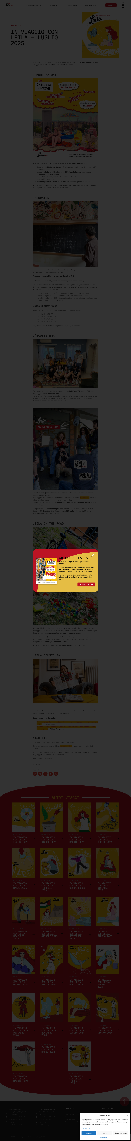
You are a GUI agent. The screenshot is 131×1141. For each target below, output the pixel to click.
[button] (127, 1115)
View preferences (120, 1133)
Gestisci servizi (86, 1128)
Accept (89, 1133)
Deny (105, 1133)
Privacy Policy (103, 1137)
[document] (65, 570)
